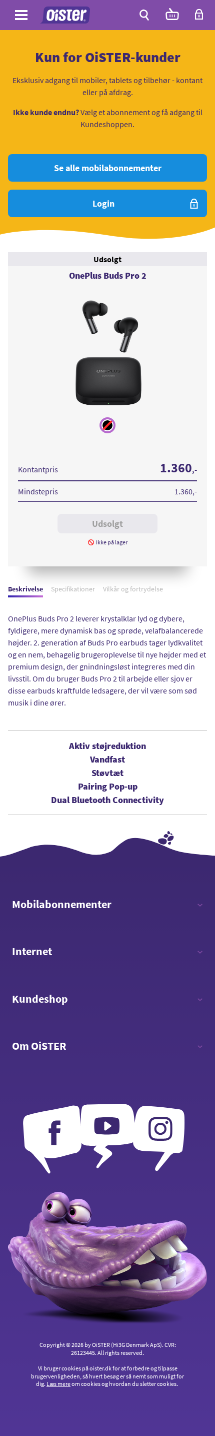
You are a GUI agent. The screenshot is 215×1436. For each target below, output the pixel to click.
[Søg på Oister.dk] (144, 15)
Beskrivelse (25, 588)
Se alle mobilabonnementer (108, 168)
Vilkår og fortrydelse (133, 588)
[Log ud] (199, 18)
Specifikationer (73, 588)
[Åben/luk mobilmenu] (21, 16)
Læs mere (58, 1383)
